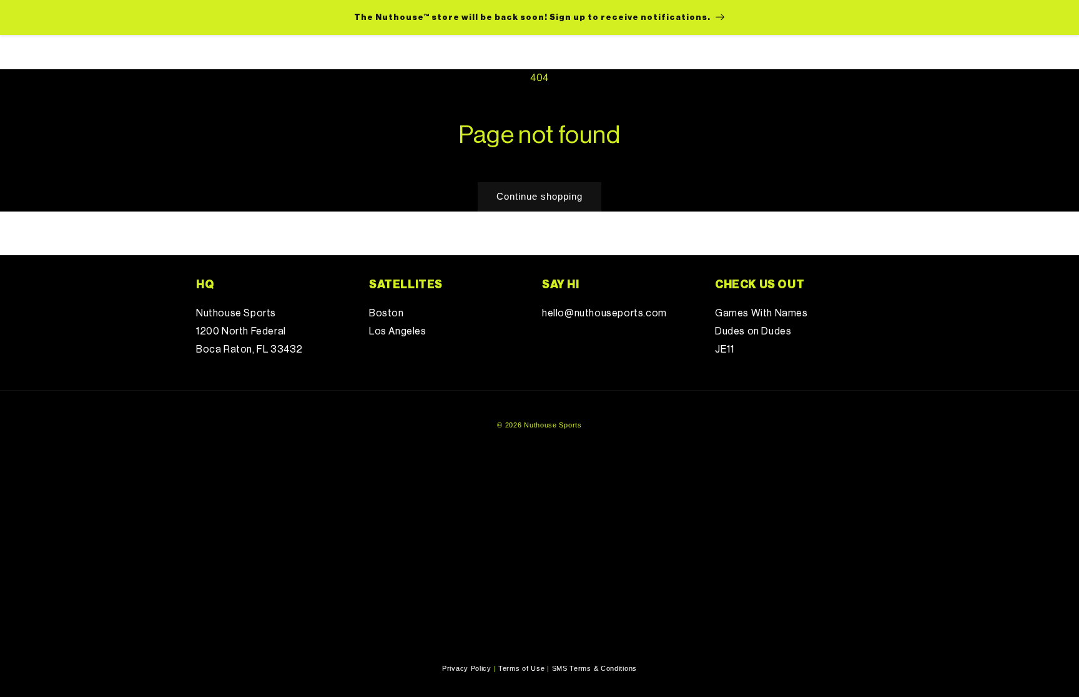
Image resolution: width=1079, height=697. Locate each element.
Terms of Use (521, 668)
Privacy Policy (466, 668)
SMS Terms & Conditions (594, 668)
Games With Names (761, 313)
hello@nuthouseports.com (604, 313)
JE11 (724, 349)
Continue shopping (539, 196)
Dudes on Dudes (753, 331)
